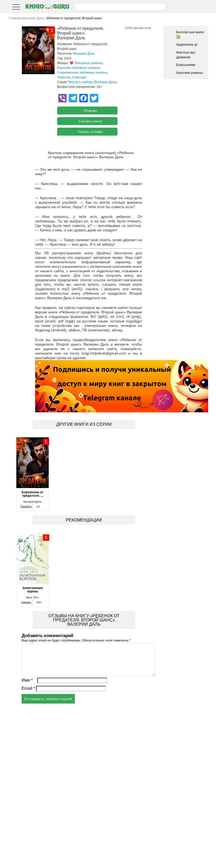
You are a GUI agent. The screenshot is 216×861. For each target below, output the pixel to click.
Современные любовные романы (82, 72)
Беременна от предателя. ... (32, 494)
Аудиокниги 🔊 (187, 44)
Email (28, 688)
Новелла (63, 77)
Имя (27, 680)
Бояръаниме (185, 65)
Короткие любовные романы (78, 68)
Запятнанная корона (32, 589)
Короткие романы (189, 73)
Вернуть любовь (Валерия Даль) (92, 82)
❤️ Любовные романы (86, 63)
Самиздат (79, 77)
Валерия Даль (84, 53)
